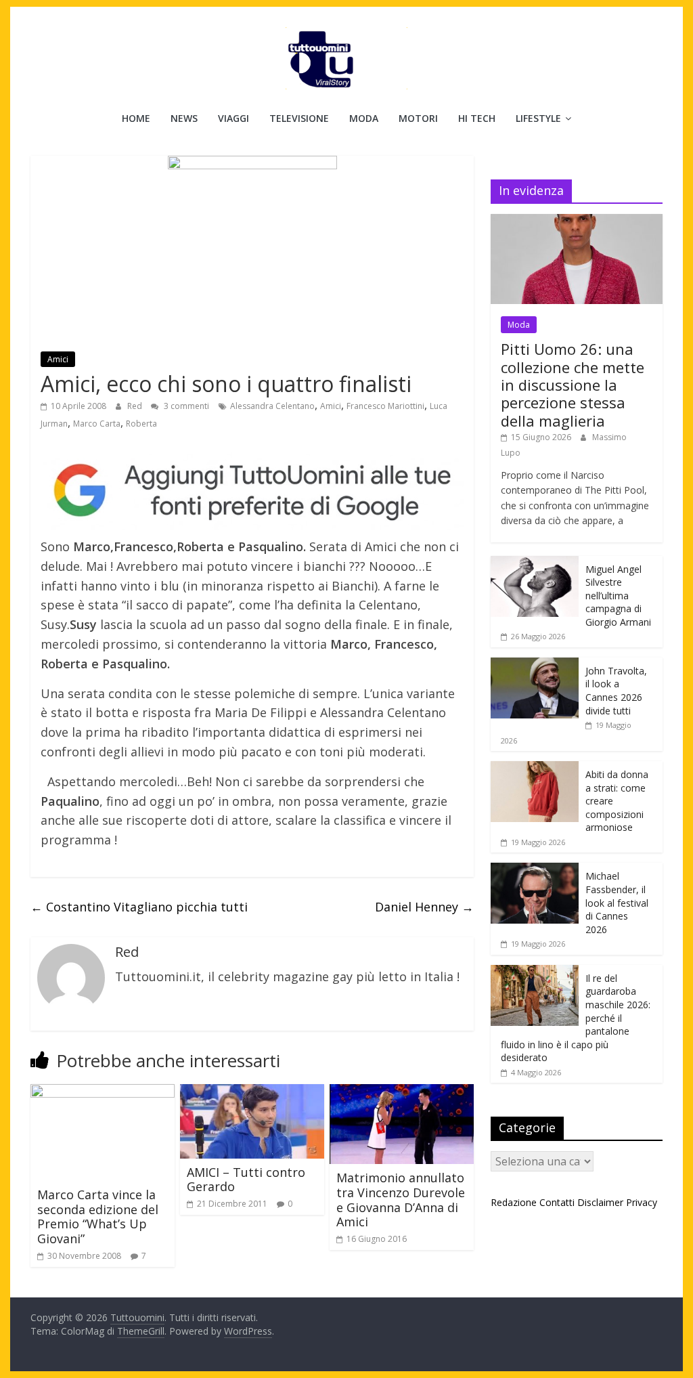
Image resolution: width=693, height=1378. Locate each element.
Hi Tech (476, 118)
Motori (418, 118)
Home (136, 118)
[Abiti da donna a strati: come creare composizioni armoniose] (535, 768)
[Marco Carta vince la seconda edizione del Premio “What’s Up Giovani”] (102, 1092)
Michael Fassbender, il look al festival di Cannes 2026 (616, 902)
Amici (57, 359)
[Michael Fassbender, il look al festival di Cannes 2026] (535, 869)
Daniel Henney (424, 907)
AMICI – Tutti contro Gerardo (246, 1179)
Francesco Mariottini (385, 406)
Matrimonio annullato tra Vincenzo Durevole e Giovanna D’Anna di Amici (400, 1199)
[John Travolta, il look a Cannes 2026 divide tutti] (535, 664)
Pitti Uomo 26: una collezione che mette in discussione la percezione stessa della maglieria (572, 385)
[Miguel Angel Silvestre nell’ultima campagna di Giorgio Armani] (535, 563)
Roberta (141, 423)
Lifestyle (538, 118)
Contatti (557, 1202)
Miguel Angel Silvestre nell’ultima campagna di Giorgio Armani (618, 595)
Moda (363, 118)
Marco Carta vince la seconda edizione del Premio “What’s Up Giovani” (97, 1216)
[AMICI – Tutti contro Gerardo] (252, 1092)
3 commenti (185, 406)
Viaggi (233, 118)
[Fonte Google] (252, 491)
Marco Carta (96, 423)
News (184, 118)
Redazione (514, 1202)
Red (135, 406)
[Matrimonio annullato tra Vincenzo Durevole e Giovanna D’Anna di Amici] (402, 1092)
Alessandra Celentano (272, 406)
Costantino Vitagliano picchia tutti (139, 907)
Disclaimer (600, 1202)
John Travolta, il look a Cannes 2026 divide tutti (616, 690)
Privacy (641, 1202)
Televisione (299, 118)
